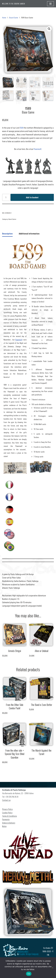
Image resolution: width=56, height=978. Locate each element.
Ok (28, 974)
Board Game (13, 17)
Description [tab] (7, 233)
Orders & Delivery (8, 823)
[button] (49, 28)
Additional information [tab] (29, 233)
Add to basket (32, 197)
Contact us (6, 800)
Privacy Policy (7, 809)
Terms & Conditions (9, 816)
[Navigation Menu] (50, 3)
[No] (52, 967)
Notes (4, 826)
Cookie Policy (7, 812)
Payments (5, 819)
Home (4, 17)
